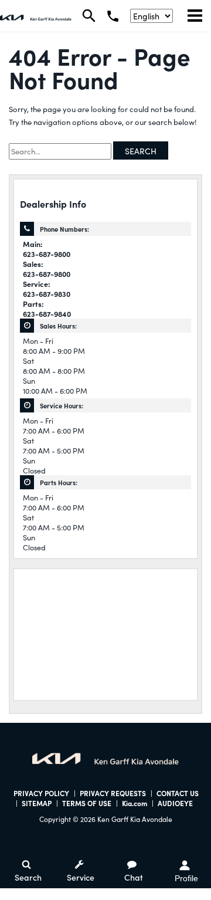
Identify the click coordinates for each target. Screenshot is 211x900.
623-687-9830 (46, 294)
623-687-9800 (46, 254)
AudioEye (175, 803)
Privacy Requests (113, 793)
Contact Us (177, 793)
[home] (36, 16)
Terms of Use (86, 803)
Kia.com (134, 803)
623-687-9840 (47, 314)
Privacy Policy (41, 793)
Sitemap (37, 803)
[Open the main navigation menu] (195, 16)
